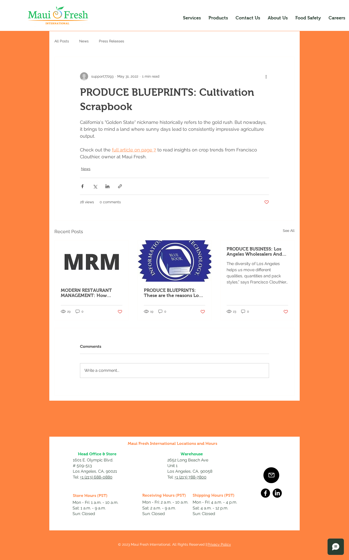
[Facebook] (265, 493)
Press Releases (111, 41)
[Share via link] (120, 186)
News (84, 41)
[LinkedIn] (277, 493)
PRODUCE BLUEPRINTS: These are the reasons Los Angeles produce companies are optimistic (172, 293)
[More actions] (266, 76)
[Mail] (271, 475)
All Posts (61, 41)
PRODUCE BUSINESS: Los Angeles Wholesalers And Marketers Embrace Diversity (254, 251)
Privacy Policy (219, 544)
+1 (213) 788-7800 (190, 477)
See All (289, 231)
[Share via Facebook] (82, 186)
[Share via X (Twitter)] (94, 186)
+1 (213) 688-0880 (96, 477)
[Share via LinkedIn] (107, 186)
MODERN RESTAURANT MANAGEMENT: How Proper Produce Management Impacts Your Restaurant (91, 293)
